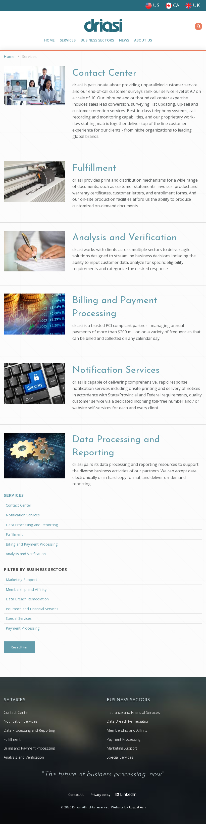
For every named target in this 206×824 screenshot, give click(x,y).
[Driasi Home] (103, 25)
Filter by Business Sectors (35, 570)
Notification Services (116, 370)
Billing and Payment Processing (32, 544)
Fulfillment (94, 168)
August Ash (137, 807)
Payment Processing (23, 628)
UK (196, 5)
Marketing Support (21, 579)
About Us (143, 40)
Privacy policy (100, 794)
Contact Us (76, 794)
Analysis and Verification (124, 237)
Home (49, 40)
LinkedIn (127, 794)
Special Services (19, 618)
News (124, 40)
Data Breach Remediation (27, 599)
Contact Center (104, 73)
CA (175, 5)
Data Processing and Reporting (32, 524)
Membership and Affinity (26, 589)
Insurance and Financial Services (32, 608)
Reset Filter (19, 647)
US (156, 5)
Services (68, 40)
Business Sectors (97, 40)
